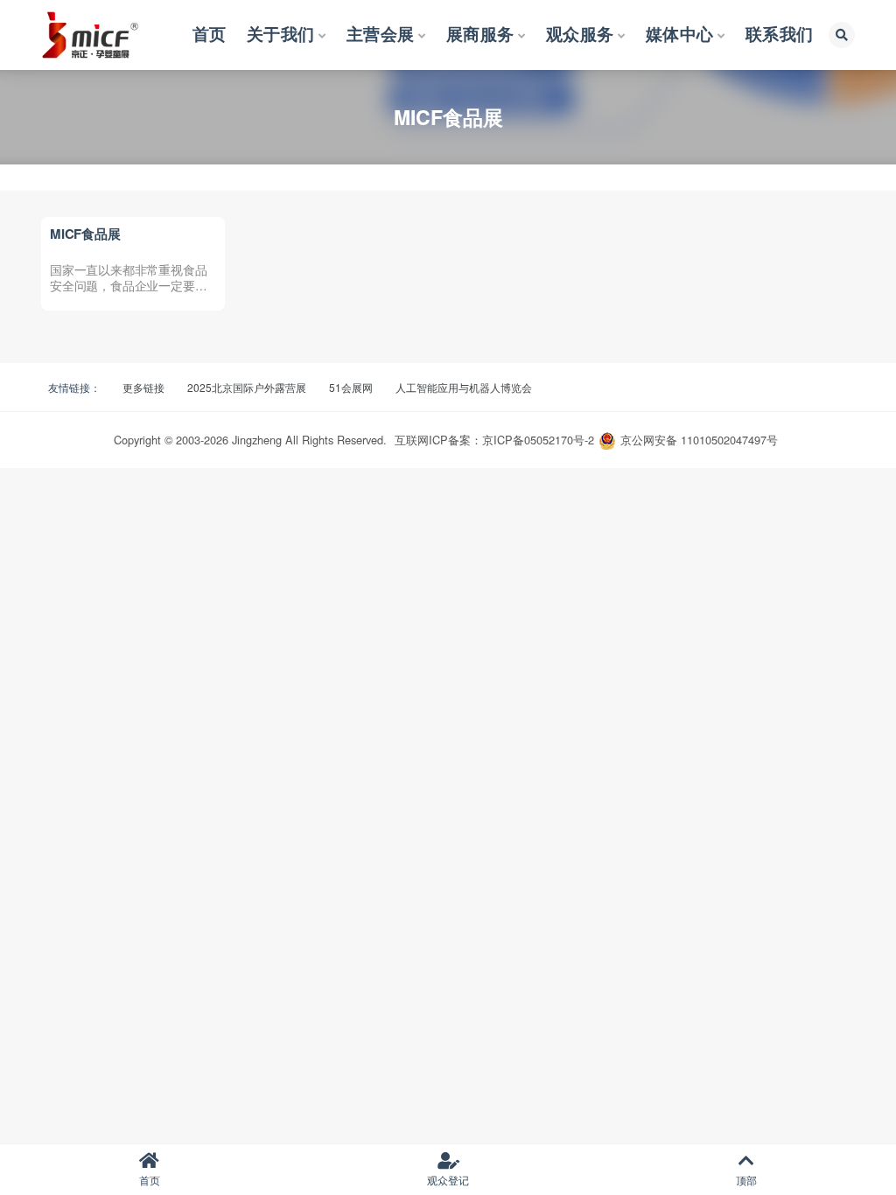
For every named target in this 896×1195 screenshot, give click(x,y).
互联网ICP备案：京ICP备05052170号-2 (494, 439)
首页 (149, 1179)
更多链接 (143, 387)
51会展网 (351, 387)
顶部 (746, 1179)
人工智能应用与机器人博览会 (464, 387)
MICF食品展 (85, 233)
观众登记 (448, 1179)
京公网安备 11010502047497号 (699, 439)
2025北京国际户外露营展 (246, 387)
